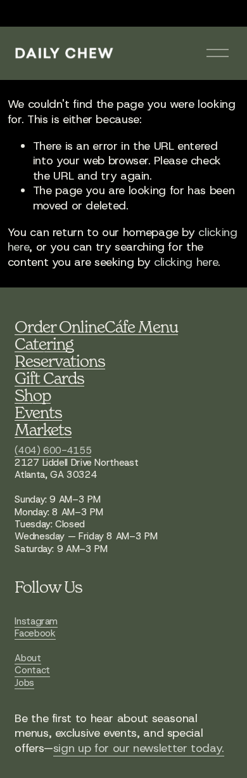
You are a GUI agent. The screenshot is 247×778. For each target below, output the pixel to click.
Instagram (36, 622)
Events (38, 412)
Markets (43, 429)
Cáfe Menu (141, 326)
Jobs (24, 683)
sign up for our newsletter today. (138, 748)
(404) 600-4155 (53, 451)
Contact (32, 670)
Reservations (60, 360)
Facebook (35, 634)
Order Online (59, 326)
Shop (33, 395)
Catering (44, 343)
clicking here (186, 262)
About (28, 658)
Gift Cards (49, 377)
